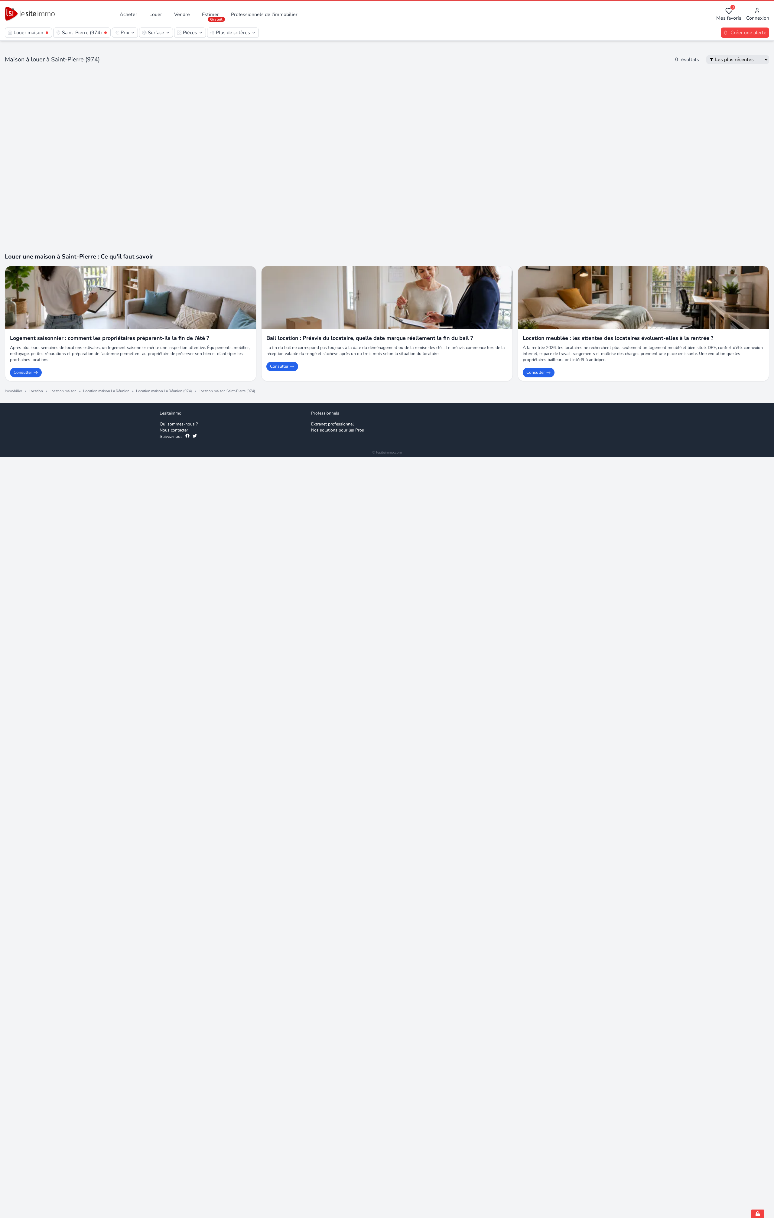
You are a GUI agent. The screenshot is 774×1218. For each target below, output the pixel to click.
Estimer (210, 14)
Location (36, 252)
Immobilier (13, 252)
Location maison (63, 252)
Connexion (757, 18)
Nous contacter (174, 292)
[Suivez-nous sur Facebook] (187, 298)
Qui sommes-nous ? (179, 285)
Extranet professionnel (332, 285)
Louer (155, 14)
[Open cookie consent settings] (757, 1214)
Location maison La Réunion (106, 252)
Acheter (128, 14)
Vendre (182, 14)
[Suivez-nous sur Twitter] (194, 298)
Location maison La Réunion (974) (164, 252)
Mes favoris (728, 14)
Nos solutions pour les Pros (337, 292)
